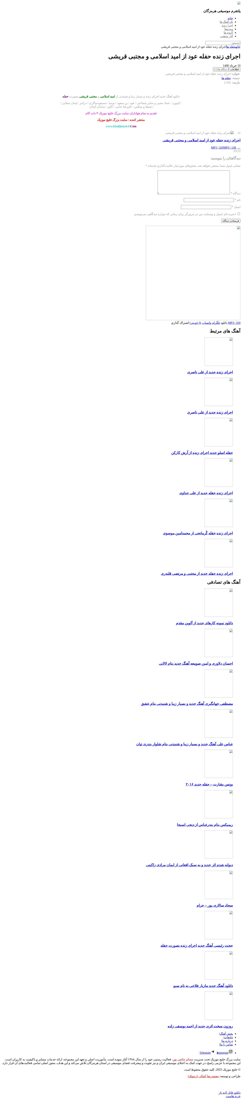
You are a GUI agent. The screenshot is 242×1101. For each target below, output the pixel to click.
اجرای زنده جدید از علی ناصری (210, 372)
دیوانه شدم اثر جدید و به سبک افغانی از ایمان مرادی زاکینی (189, 865)
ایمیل (236, 206)
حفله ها (231, 46)
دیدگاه (235, 193)
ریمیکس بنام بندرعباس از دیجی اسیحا (205, 825)
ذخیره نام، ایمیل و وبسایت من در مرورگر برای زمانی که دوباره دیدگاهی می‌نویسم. (185, 214)
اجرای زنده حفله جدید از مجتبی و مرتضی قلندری (197, 574)
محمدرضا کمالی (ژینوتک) (203, 1076)
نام (237, 199)
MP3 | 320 (217, 147)
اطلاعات (234, 69)
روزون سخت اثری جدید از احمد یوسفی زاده (200, 1026)
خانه (238, 46)
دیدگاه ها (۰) (220, 69)
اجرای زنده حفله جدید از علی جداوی (206, 493)
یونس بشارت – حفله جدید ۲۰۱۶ (209, 784)
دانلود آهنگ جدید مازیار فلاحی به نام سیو (203, 986)
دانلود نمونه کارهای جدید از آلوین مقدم (204, 623)
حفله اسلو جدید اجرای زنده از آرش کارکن (202, 453)
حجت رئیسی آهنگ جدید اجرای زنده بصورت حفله (197, 945)
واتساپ (206, 322)
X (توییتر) (195, 322)
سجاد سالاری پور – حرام (215, 905)
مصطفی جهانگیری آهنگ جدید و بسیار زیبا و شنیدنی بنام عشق (187, 704)
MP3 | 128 (230, 147)
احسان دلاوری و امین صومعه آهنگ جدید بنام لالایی (196, 663)
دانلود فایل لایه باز (229, 1092)
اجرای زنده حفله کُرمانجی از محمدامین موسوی (198, 533)
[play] (238, 148)
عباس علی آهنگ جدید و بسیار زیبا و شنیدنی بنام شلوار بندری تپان (184, 744)
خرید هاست (233, 1096)
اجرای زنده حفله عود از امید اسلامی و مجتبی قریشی (201, 140)
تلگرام (216, 322)
